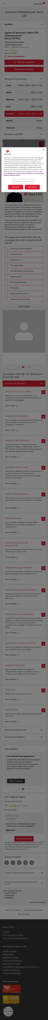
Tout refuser (15, 187)
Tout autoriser (32, 187)
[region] (24, 169)
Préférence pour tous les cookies (23, 181)
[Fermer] (43, 149)
